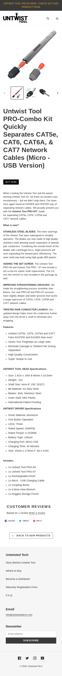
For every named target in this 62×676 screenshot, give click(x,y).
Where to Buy (13, 570)
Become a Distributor (18, 579)
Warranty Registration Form (21, 587)
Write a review (37, 513)
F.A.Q (9, 595)
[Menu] (57, 18)
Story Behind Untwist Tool (20, 562)
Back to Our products (33, 535)
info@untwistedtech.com (19, 614)
